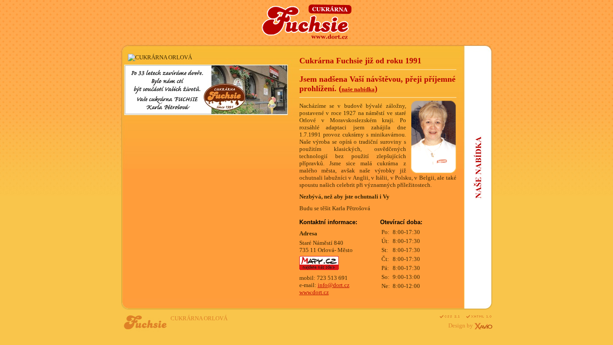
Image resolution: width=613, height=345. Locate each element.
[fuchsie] (307, 37)
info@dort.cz (334, 285)
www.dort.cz (314, 292)
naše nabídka (358, 89)
